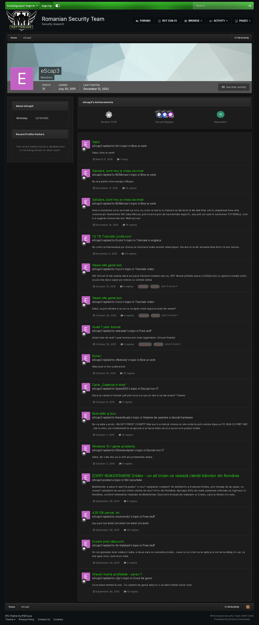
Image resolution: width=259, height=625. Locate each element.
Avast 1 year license (106, 327)
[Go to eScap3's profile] (86, 144)
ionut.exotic (122, 516)
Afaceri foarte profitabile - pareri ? (117, 574)
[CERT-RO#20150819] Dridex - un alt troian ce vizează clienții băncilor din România (165, 475)
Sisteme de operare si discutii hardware (168, 417)
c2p (117, 578)
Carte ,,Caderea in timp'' (109, 385)
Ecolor (119, 240)
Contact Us (44, 619)
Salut (96, 142)
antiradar (120, 330)
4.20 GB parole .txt (105, 513)
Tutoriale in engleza (148, 240)
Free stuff (145, 330)
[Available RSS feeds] (248, 606)
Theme (9, 619)
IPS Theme (11, 615)
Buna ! (96, 356)
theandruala (122, 417)
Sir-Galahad (122, 545)
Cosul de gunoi (142, 578)
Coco (118, 269)
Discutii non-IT (150, 388)
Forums (145, 20)
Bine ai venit (139, 145)
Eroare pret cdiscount (108, 541)
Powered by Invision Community (232, 619)
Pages (244, 20)
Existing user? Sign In (21, 5)
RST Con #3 (169, 20)
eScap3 (97, 145)
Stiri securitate (133, 480)
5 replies (127, 401)
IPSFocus (27, 615)
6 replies (127, 463)
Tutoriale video (144, 269)
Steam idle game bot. (107, 265)
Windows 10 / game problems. (114, 446)
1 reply (123, 159)
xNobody (121, 359)
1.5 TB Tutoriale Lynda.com (111, 236)
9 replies (127, 286)
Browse (194, 20)
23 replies (130, 253)
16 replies (131, 188)
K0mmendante (124, 450)
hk (117, 145)
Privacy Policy (26, 619)
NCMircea (121, 174)
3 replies (128, 344)
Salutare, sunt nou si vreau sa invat (117, 171)
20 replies (132, 529)
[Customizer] (58, 5)
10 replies (132, 591)
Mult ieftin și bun (104, 413)
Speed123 (121, 388)
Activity (219, 20)
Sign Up (47, 5)
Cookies (58, 619)
